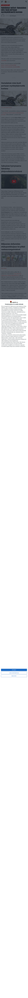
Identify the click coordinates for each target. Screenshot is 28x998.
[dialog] (14, 648)
